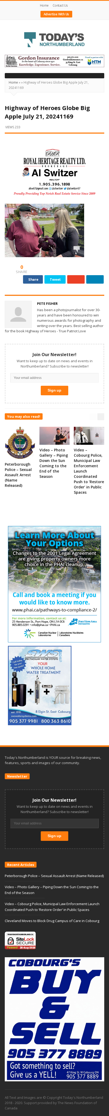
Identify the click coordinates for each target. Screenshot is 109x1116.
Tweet (55, 279)
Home (44, 5)
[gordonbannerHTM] (54, 60)
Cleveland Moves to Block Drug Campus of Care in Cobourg (52, 920)
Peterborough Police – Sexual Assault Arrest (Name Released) (18, 475)
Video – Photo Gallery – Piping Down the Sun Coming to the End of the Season (53, 463)
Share (33, 279)
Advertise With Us (56, 14)
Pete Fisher (47, 303)
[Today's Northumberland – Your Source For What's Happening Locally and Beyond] (54, 40)
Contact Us (60, 5)
